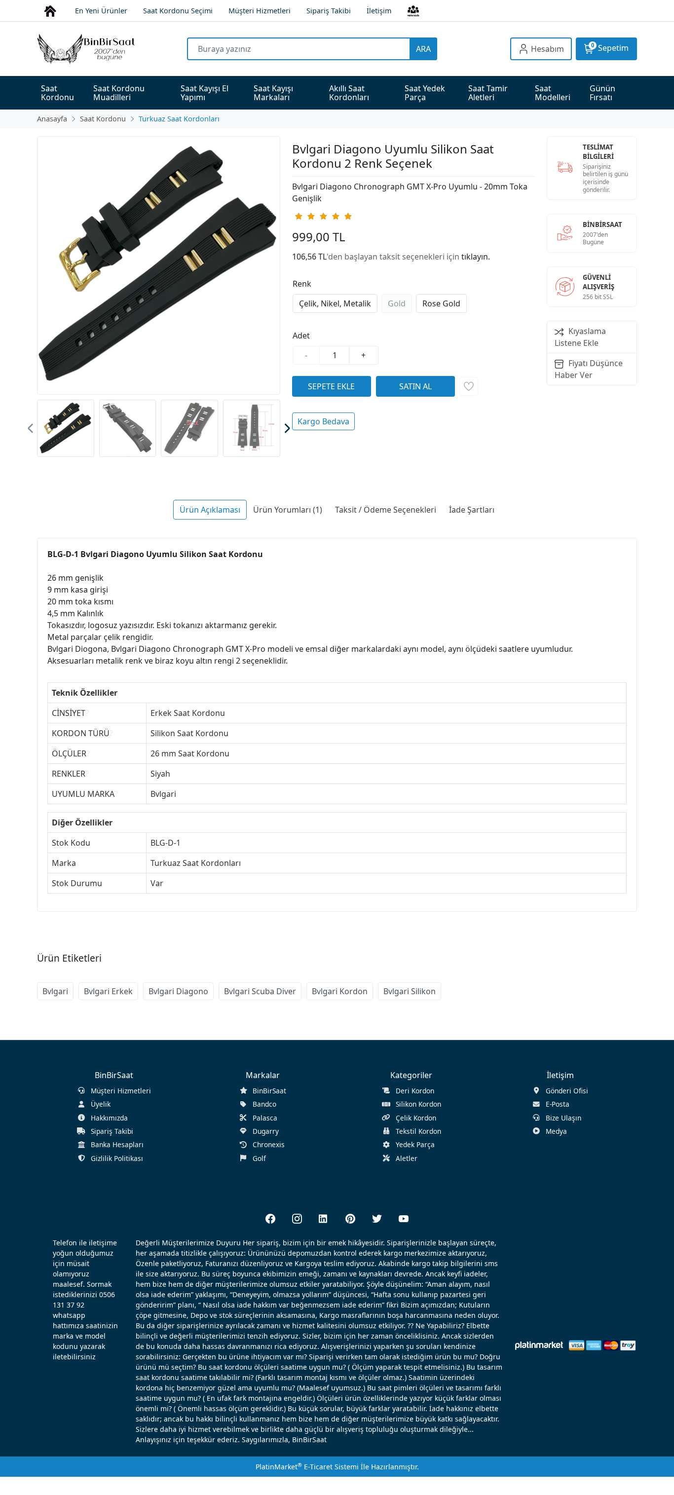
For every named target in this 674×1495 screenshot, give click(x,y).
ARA (423, 48)
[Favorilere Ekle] (469, 386)
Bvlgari (55, 991)
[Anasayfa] (50, 10)
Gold (397, 303)
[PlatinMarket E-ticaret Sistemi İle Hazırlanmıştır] (539, 1345)
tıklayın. (475, 256)
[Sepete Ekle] (331, 386)
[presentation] (30, 428)
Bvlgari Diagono (178, 991)
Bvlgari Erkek (108, 991)
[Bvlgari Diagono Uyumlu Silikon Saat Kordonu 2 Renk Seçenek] (158, 266)
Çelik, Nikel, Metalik (335, 303)
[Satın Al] (415, 386)
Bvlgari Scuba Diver (260, 991)
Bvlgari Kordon (340, 991)
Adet (301, 335)
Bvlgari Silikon (409, 991)
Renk (302, 283)
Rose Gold (441, 303)
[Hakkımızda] (413, 10)
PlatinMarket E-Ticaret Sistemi (307, 1466)
